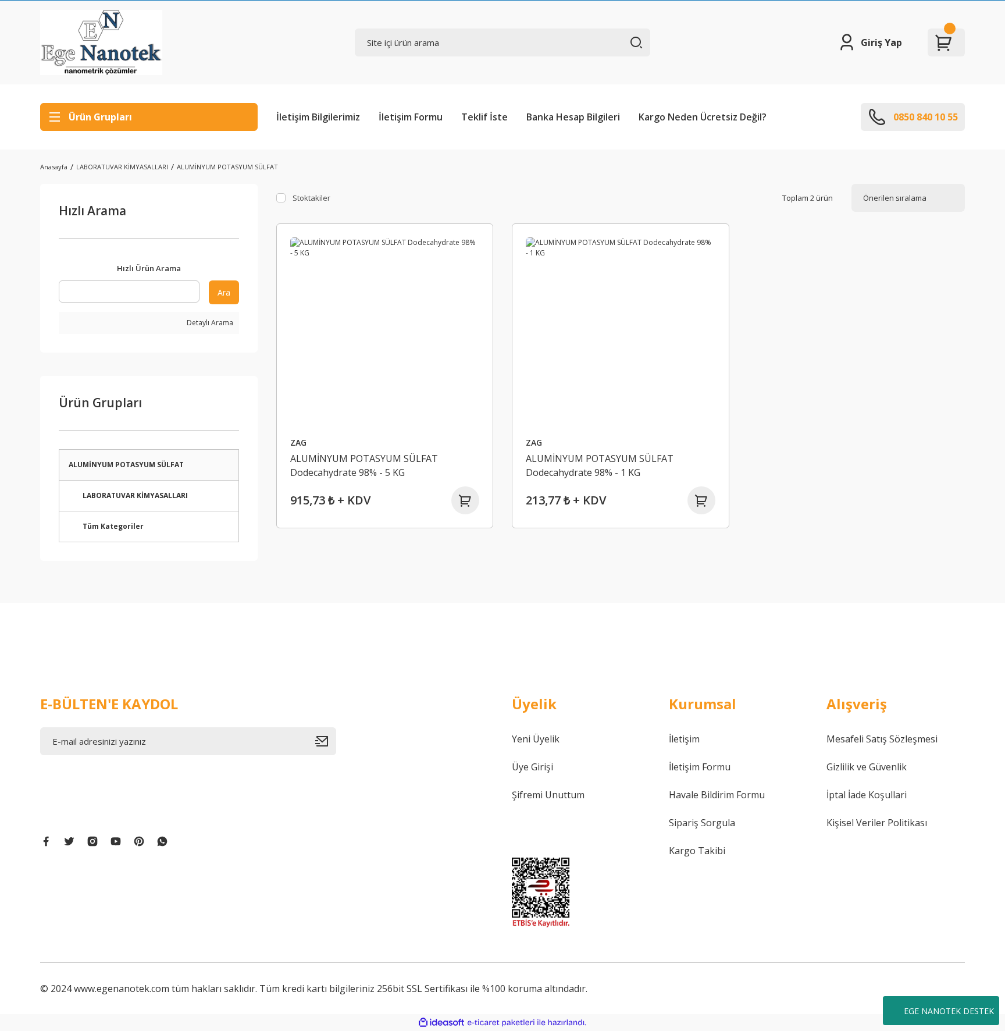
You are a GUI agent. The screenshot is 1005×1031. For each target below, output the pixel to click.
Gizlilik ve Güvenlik (866, 766)
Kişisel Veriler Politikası (876, 822)
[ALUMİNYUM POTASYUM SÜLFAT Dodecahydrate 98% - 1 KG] (620, 332)
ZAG (298, 442)
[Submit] (325, 741)
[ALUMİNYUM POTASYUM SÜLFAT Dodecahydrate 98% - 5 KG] (385, 332)
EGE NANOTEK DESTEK (949, 1010)
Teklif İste (484, 117)
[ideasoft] (441, 1022)
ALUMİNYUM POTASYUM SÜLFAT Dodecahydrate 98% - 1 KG (599, 465)
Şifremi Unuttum (548, 794)
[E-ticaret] (501, 1022)
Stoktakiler (311, 198)
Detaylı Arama (209, 323)
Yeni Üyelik (535, 739)
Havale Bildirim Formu (717, 794)
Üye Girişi (532, 766)
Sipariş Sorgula (702, 822)
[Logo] (101, 42)
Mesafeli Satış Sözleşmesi (882, 739)
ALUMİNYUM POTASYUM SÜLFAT (227, 166)
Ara (224, 292)
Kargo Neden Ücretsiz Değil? (703, 117)
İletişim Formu (411, 117)
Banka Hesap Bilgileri (573, 117)
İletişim (684, 739)
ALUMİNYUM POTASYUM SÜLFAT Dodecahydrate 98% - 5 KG (364, 465)
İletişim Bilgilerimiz (318, 117)
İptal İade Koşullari (866, 794)
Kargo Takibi (697, 850)
